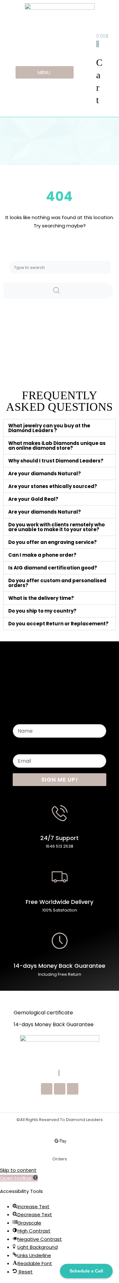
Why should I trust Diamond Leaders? (55, 460)
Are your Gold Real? (33, 499)
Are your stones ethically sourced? (52, 486)
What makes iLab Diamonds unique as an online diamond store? (57, 445)
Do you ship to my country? (42, 610)
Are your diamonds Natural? (44, 473)
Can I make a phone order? (42, 555)
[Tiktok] (72, 1089)
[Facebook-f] (59, 1089)
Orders (59, 1159)
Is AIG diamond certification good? (52, 567)
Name (20, 717)
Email (19, 747)
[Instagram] (46, 1089)
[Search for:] (59, 267)
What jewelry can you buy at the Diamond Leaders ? (49, 428)
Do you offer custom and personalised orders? (57, 583)
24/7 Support (59, 838)
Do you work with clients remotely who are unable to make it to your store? (56, 527)
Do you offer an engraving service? (52, 542)
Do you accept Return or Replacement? (58, 623)
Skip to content (18, 1170)
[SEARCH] (58, 291)
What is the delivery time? (41, 598)
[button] (59, 428)
